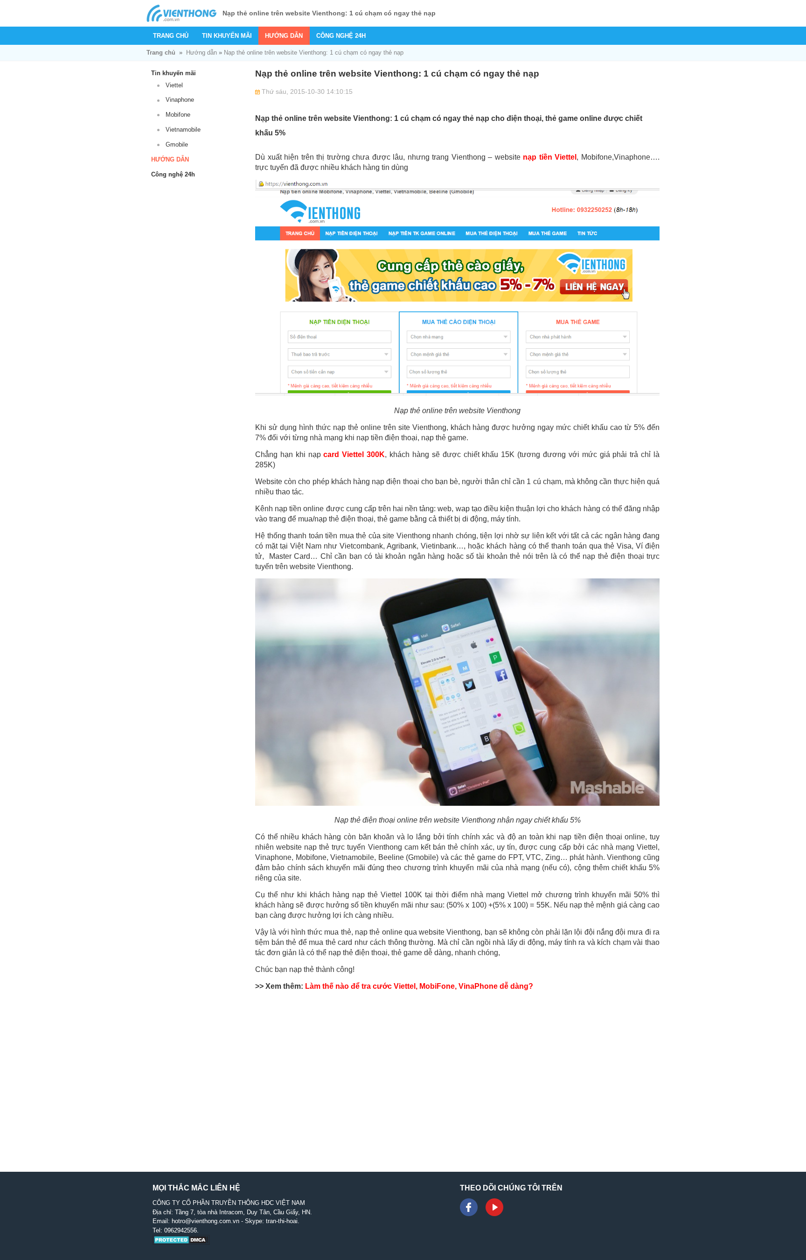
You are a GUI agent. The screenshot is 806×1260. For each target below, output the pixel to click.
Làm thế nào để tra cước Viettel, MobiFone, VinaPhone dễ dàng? (419, 986)
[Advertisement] (457, 1080)
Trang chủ (170, 35)
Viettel (174, 85)
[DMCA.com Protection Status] (181, 1242)
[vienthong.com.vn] (181, 13)
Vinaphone (180, 99)
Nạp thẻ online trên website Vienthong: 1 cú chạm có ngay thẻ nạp (313, 52)
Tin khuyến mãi (227, 35)
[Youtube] (494, 1207)
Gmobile (177, 144)
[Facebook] (469, 1207)
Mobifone (178, 114)
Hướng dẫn (284, 35)
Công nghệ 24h (341, 35)
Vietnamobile (183, 129)
